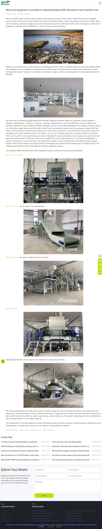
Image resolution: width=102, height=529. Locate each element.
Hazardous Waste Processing (42, 516)
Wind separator (13, 257)
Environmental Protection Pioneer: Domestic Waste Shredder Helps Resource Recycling (20, 451)
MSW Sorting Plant (49, 430)
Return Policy (5, 518)
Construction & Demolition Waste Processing (80, 511)
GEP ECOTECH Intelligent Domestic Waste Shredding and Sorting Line (71, 451)
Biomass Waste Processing (41, 518)
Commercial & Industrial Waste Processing (46, 521)
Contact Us (5, 511)
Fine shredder (12, 309)
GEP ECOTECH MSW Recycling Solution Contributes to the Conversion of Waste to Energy (20, 460)
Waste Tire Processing (39, 511)
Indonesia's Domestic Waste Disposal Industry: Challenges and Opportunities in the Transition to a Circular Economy (71, 446)
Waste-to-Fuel (24, 430)
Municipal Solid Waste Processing (43, 513)
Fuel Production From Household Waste (66, 442)
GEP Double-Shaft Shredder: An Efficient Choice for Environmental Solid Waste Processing (71, 460)
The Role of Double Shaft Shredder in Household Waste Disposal (20, 442)
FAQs (3, 513)
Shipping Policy (6, 516)
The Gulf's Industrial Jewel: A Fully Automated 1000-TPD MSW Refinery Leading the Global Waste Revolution (71, 455)
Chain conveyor (13, 206)
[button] (100, 3)
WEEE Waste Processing (74, 518)
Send (44, 496)
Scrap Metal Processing (73, 513)
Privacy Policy (5, 521)
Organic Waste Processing (74, 521)
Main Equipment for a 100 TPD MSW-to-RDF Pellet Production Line (20, 455)
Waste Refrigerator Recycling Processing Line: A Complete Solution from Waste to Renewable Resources (20, 446)
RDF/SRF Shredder (12, 430)
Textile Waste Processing (74, 516)
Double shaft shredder (15, 155)
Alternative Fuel (36, 430)
